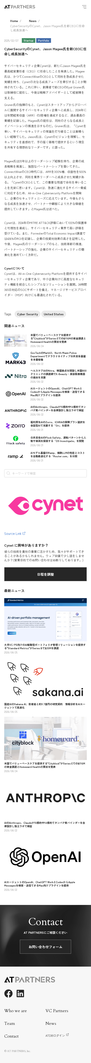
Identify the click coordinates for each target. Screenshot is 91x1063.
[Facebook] (8, 993)
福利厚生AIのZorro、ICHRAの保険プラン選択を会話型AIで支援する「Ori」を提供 (57, 423)
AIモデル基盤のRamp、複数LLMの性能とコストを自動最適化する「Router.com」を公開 (57, 454)
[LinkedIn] (20, 993)
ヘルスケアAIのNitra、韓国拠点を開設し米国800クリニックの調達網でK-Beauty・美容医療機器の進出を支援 (58, 374)
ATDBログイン (55, 1035)
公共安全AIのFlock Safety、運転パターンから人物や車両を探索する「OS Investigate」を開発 (58, 439)
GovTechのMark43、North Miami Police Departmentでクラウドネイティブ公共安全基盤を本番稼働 (58, 356)
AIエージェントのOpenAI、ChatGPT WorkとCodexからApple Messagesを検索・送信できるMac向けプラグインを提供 (57, 391)
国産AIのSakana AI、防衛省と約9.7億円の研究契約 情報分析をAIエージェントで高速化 (44, 705)
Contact (11, 1036)
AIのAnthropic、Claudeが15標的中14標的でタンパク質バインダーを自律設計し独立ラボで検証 (58, 408)
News (32, 21)
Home (14, 21)
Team (9, 1023)
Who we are (15, 1011)
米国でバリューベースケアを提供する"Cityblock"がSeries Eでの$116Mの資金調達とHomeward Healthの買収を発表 (58, 338)
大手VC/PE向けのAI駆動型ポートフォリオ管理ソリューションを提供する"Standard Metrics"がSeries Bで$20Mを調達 (45, 646)
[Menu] (84, 6)
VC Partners (57, 1011)
